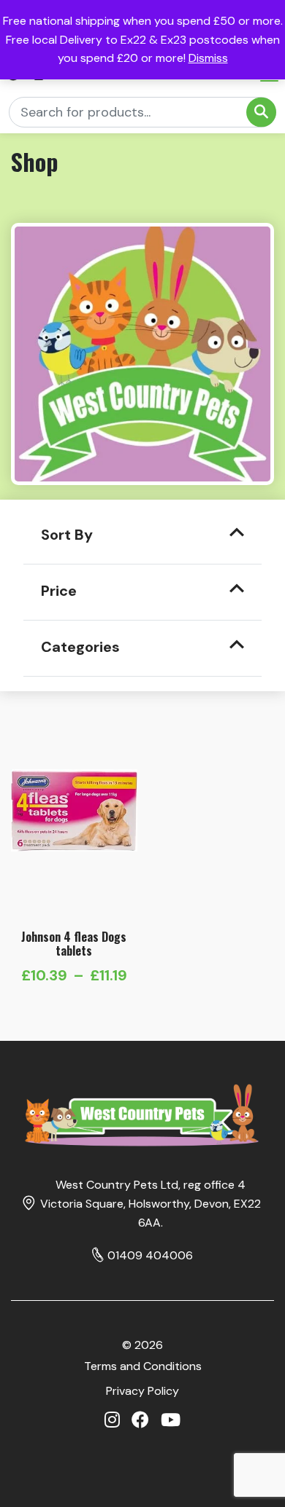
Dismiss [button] (208, 58)
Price (59, 590)
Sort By (67, 534)
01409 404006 (150, 1255)
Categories (80, 646)
